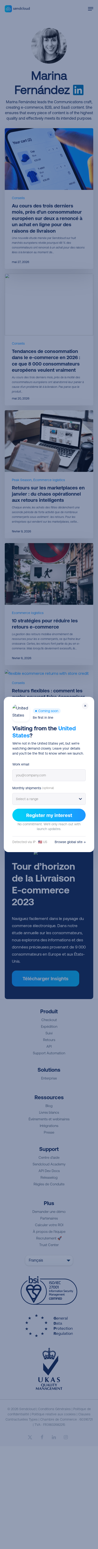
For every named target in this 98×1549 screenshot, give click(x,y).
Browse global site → (70, 842)
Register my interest (49, 815)
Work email (20, 764)
